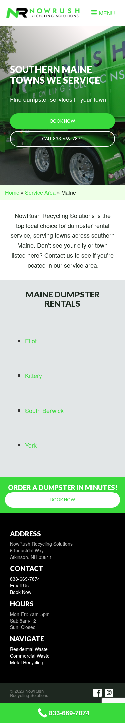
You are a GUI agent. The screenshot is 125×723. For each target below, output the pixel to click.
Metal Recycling (26, 662)
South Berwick (44, 410)
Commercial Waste (30, 655)
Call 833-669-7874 (62, 138)
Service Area (40, 192)
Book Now (62, 121)
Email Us (19, 585)
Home (12, 192)
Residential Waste (29, 649)
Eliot (31, 340)
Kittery (33, 375)
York (31, 445)
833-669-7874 (25, 578)
